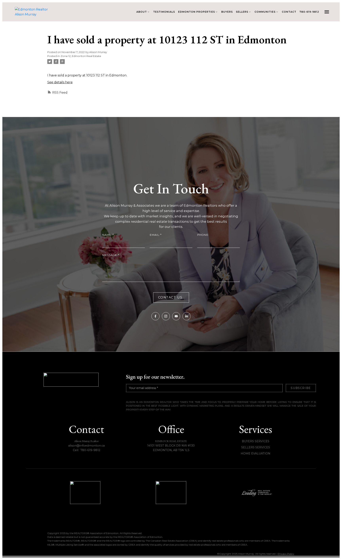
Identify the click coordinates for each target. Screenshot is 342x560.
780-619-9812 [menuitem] (309, 11)
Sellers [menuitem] (242, 11)
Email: (155, 234)
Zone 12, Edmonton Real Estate (81, 56)
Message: (110, 255)
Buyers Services (255, 441)
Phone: (203, 234)
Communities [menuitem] (265, 11)
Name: (107, 234)
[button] (155, 316)
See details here (60, 82)
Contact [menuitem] (289, 11)
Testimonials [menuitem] (164, 11)
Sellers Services (255, 447)
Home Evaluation (255, 453)
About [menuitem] (141, 11)
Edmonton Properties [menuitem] (196, 11)
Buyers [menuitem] (227, 11)
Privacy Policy (286, 553)
